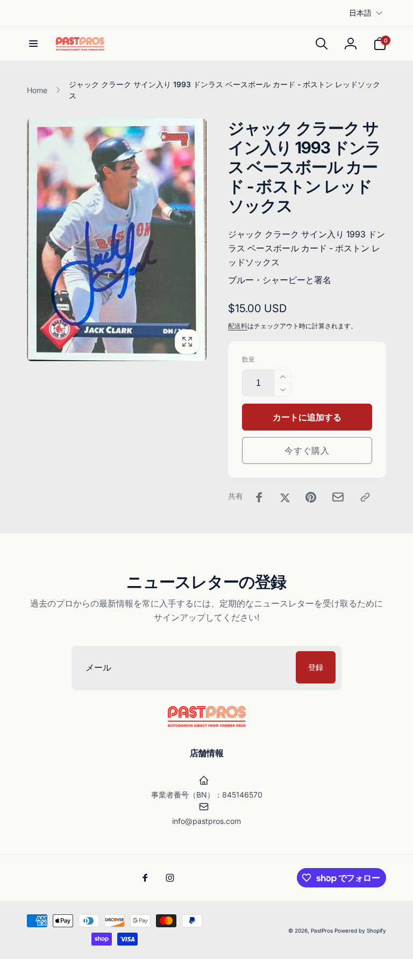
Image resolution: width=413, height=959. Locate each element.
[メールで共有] (338, 497)
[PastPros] (207, 723)
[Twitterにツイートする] (285, 497)
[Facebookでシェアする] (259, 497)
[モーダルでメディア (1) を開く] (116, 239)
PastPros (322, 930)
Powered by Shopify (360, 930)
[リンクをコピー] (365, 497)
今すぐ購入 (307, 450)
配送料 (237, 326)
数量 (248, 359)
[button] (33, 43)
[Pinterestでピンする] (310, 497)
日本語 (360, 12)
